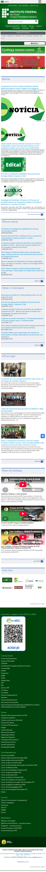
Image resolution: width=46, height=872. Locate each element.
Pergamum (18, 36)
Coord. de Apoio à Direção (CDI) (11, 772)
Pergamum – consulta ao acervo (11, 826)
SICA (41, 36)
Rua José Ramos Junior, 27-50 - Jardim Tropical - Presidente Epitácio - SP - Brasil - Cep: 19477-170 (23, 854)
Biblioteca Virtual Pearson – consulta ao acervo (16, 823)
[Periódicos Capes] (18, 587)
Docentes (4, 697)
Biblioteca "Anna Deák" (8, 821)
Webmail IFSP (10, 36)
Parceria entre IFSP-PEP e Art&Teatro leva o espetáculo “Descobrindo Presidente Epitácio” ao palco (21, 237)
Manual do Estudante (8, 732)
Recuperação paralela (8, 747)
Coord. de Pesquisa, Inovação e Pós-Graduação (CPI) (17, 782)
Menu (35, 43)
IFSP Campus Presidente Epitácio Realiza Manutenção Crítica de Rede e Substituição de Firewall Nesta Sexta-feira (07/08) (22, 270)
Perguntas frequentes (12, 26)
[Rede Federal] (7, 580)
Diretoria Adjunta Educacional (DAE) (12, 760)
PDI (2, 685)
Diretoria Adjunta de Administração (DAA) (14, 758)
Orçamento (4, 673)
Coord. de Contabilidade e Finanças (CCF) (14, 770)
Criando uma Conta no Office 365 (11, 720)
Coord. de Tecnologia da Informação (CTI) (14, 789)
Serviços (31, 26)
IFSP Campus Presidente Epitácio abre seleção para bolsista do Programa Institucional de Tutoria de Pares (23, 327)
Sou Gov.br (29, 36)
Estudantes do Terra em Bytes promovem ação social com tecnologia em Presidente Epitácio (22, 380)
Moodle (3, 36)
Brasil (6, 2)
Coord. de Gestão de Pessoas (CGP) (12, 777)
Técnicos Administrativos (9, 700)
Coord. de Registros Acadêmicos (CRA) (13, 785)
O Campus (4, 690)
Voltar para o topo (38, 604)
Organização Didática (8, 735)
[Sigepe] (29, 580)
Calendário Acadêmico (8, 718)
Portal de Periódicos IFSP (9, 831)
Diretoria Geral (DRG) (7, 755)
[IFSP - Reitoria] (18, 580)
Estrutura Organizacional (9, 695)
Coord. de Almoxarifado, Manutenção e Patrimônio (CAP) (19, 765)
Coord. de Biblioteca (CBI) (9, 768)
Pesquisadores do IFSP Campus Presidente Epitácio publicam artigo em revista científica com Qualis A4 (20, 87)
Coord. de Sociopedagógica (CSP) (11, 787)
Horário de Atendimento (9, 659)
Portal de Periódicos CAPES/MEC (11, 828)
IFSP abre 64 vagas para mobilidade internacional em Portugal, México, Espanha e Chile (20, 175)
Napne (3, 792)
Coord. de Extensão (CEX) (9, 775)
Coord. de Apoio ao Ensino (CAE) (11, 763)
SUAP (23, 36)
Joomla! (26, 862)
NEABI (3, 676)
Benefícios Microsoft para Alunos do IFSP (14, 715)
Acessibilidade (12, 5)
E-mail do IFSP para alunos (9, 725)
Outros (3, 812)
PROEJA (3, 810)
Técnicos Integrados (7, 803)
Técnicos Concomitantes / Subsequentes (14, 800)
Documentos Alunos (7, 723)
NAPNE (3, 671)
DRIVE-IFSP (36, 36)
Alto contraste (23, 5)
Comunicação (5, 668)
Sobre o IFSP (5, 688)
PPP (2, 683)
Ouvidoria (25, 28)
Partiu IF (4, 807)
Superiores (4, 805)
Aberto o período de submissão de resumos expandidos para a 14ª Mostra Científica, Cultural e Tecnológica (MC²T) (22, 262)
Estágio (3, 727)
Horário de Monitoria (8, 744)
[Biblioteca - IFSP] (39, 581)
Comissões (4, 693)
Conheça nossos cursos (18, 50)
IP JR (2, 38)
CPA (32, 28)
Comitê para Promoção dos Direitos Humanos (15, 666)
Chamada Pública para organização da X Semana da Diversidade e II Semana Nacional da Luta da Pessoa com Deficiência (22, 335)
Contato (24, 26)
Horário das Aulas (6, 730)
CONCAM (4, 663)
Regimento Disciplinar (8, 737)
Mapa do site (34, 5)
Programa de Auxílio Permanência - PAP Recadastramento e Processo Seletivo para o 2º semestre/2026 (22, 319)
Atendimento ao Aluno (8, 742)
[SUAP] (29, 586)
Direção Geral (5, 680)
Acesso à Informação (7, 661)
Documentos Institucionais (9, 702)
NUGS (3, 678)
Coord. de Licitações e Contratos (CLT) (13, 780)
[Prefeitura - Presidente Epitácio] (7, 588)
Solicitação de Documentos (9, 740)
